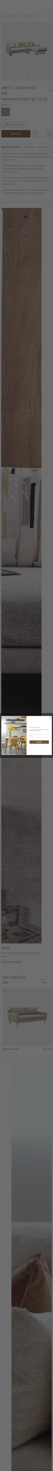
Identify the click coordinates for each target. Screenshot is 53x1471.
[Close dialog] (50, 717)
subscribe (39, 742)
